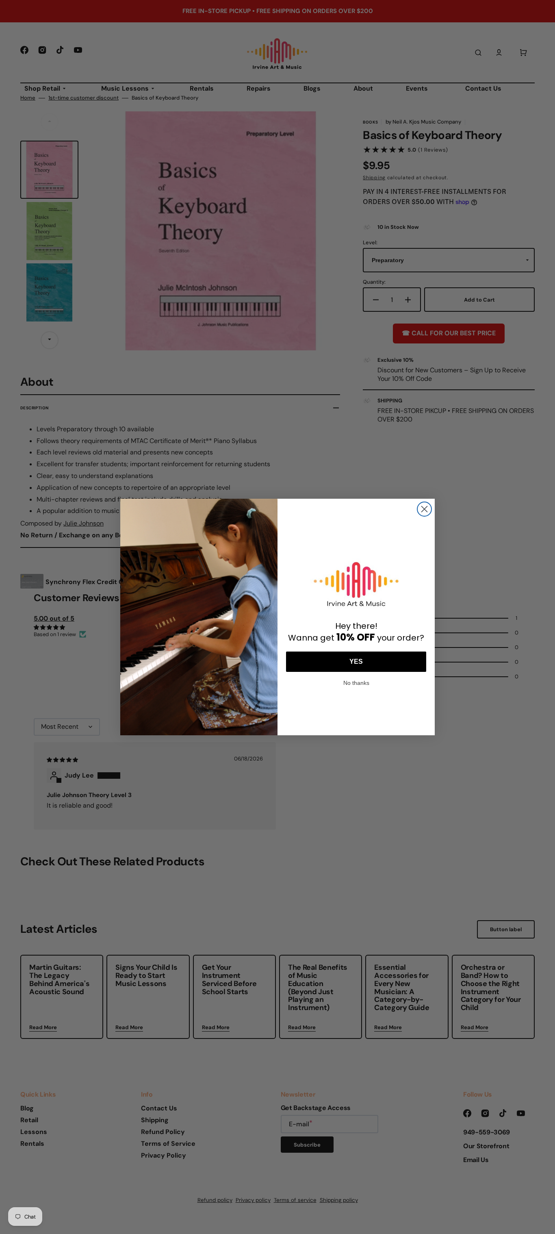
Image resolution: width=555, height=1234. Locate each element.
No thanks (356, 682)
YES (356, 661)
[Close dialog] (424, 509)
